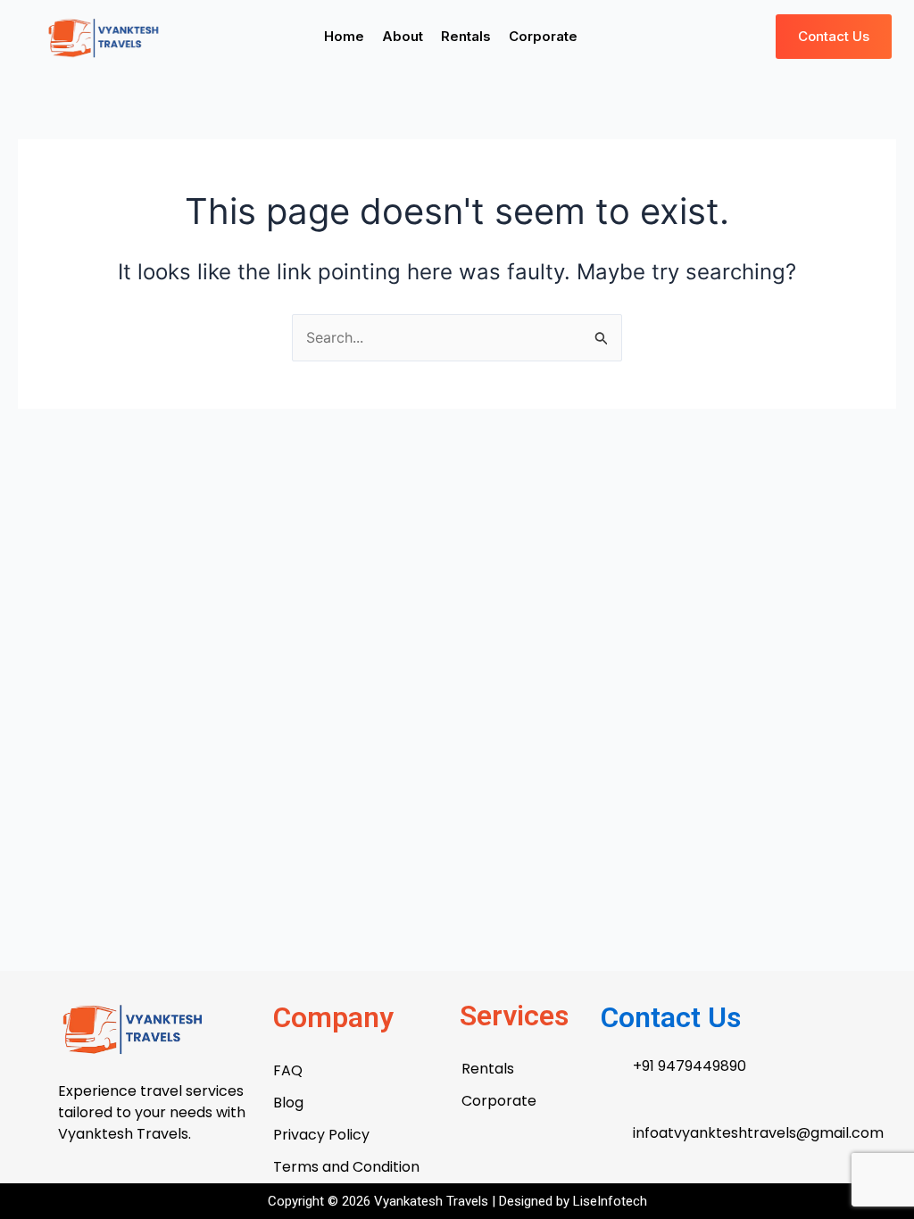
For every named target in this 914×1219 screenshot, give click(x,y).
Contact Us (671, 1017)
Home (344, 36)
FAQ (288, 1070)
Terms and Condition (346, 1167)
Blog (288, 1102)
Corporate (543, 36)
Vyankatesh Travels (433, 1201)
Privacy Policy (321, 1134)
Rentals (466, 36)
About (402, 36)
